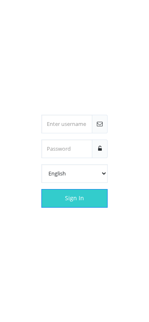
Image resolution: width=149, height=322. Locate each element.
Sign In (74, 198)
